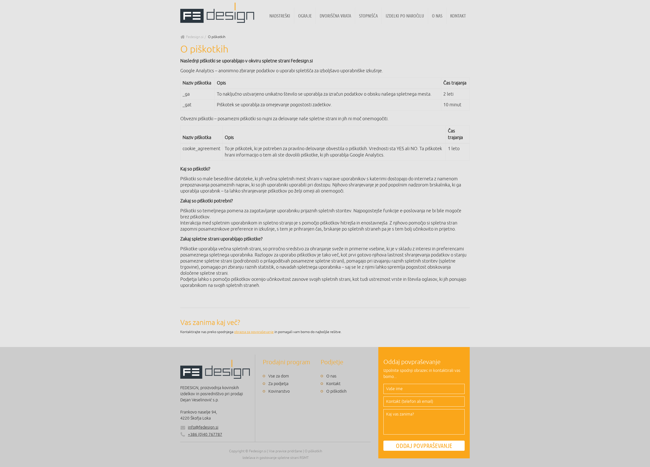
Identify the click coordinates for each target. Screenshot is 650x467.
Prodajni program (286, 362)
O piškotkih (336, 391)
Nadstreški (279, 16)
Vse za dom (278, 376)
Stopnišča (368, 16)
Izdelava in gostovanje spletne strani (270, 458)
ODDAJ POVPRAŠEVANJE (424, 445)
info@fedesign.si (203, 427)
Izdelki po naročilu (405, 16)
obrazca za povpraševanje (254, 332)
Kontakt (458, 16)
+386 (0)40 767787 (205, 434)
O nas (437, 16)
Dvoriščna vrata (335, 16)
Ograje (305, 16)
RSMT (304, 458)
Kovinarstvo (279, 391)
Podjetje (332, 362)
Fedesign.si (194, 37)
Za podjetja (278, 383)
